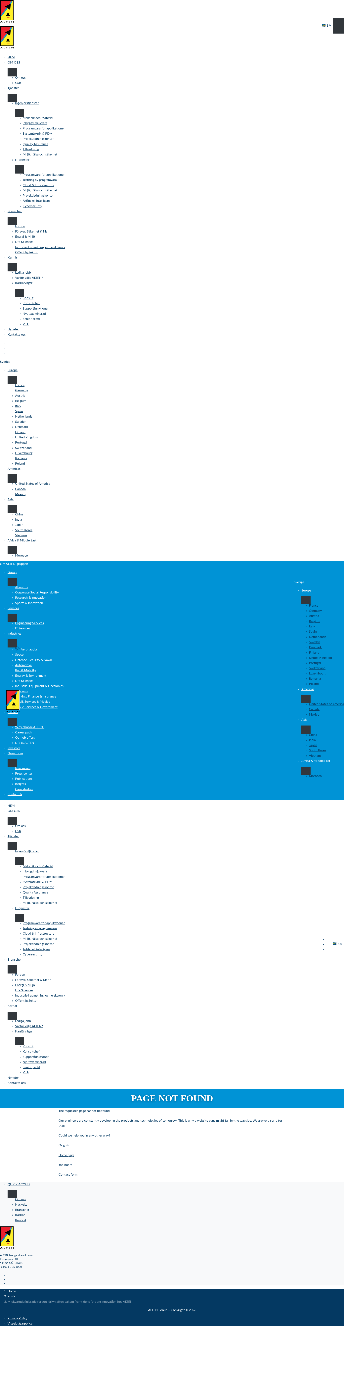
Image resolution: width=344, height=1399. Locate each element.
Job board (65, 1164)
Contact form (68, 1174)
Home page (66, 1155)
